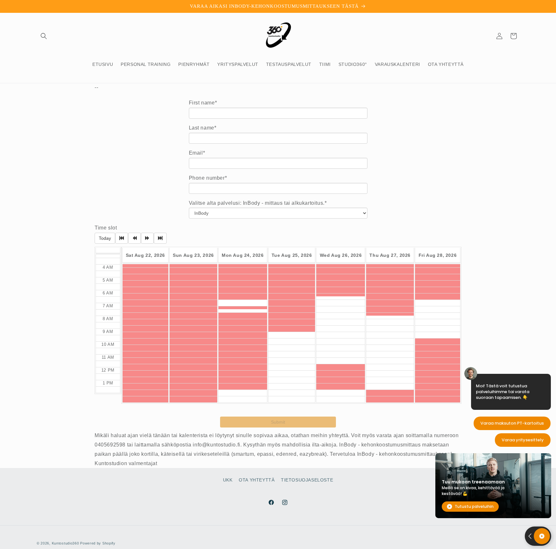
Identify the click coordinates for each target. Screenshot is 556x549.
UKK (228, 479)
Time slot (106, 227)
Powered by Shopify (98, 543)
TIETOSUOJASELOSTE (307, 479)
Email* (197, 153)
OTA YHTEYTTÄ (256, 479)
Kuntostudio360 (65, 543)
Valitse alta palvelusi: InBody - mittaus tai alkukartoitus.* (258, 203)
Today (105, 238)
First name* (203, 102)
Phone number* (208, 178)
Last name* (203, 127)
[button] (44, 36)
